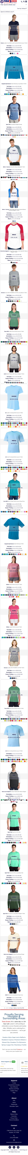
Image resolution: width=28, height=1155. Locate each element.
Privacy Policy (14, 1118)
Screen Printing (9, 49)
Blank (9, 51)
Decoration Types (14, 1106)
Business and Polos (14, 1089)
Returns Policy (14, 1114)
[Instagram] (18, 1147)
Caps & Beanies (14, 1087)
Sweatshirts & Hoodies (14, 1085)
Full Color (9, 45)
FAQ (14, 1100)
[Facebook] (10, 1147)
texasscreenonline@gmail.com (14, 1142)
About (14, 1102)
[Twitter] (14, 1147)
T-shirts (14, 1083)
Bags (14, 1092)
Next (11, 1008)
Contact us (19, 1049)
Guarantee (14, 1116)
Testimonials (14, 1104)
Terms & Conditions (14, 1120)
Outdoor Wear (14, 1090)
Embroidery (9, 47)
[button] (24, 1)
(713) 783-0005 (14, 1137)
